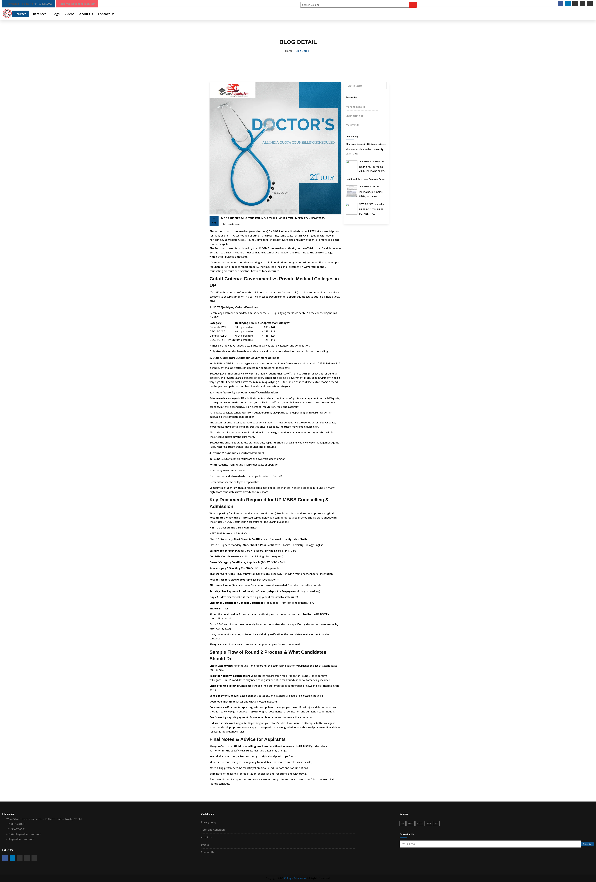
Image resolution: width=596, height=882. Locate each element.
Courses (20, 14)
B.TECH (420, 823)
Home (288, 51)
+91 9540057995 (43, 3)
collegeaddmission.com (20, 839)
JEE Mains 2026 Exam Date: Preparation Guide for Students (372, 162)
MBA (429, 823)
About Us (86, 14)
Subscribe (587, 844)
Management (355, 106)
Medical (352, 125)
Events (205, 844)
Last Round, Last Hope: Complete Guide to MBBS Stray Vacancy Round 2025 (365, 179)
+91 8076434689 (15, 824)
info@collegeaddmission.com (78, 3)
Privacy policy (209, 822)
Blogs (55, 14)
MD (402, 823)
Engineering (355, 115)
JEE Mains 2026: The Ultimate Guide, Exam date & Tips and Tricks (372, 187)
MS (436, 823)
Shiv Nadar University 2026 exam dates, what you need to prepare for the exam (365, 144)
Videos (69, 14)
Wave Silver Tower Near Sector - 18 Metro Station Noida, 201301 (44, 819)
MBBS (410, 823)
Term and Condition (213, 829)
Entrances (38, 14)
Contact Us (106, 14)
